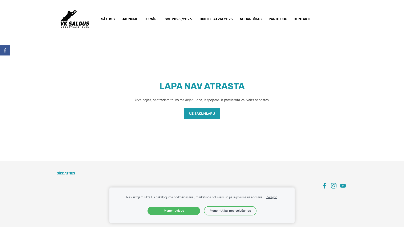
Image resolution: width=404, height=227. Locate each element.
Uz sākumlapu (202, 114)
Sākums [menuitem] (108, 19)
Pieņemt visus (174, 210)
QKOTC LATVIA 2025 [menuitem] (216, 19)
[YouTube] (343, 185)
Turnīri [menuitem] (151, 19)
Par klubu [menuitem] (278, 19)
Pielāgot (271, 197)
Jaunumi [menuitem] (129, 19)
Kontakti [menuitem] (302, 19)
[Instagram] (334, 185)
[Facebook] (324, 185)
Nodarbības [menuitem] (251, 19)
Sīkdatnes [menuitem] (66, 173)
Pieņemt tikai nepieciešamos (230, 210)
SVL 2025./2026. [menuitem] (179, 19)
